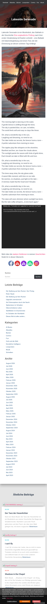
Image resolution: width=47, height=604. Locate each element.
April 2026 (9, 374)
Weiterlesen (33, 526)
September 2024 (12, 428)
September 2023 (12, 461)
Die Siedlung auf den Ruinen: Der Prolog (20, 291)
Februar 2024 (11, 447)
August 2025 (10, 397)
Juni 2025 (9, 402)
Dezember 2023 (11, 453)
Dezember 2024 (11, 419)
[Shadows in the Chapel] (10, 565)
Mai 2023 (9, 472)
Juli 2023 (9, 467)
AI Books (9, 327)
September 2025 (12, 394)
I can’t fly (9, 543)
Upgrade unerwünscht (13, 299)
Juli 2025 (9, 400)
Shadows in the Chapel (15, 574)
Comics (33, 2)
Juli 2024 (9, 433)
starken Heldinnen (20, 254)
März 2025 (9, 411)
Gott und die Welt (12, 341)
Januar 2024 (10, 450)
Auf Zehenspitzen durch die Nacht (18, 302)
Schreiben (9, 352)
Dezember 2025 (11, 386)
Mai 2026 (9, 372)
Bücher (19, 2)
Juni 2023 (9, 470)
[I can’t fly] (9, 535)
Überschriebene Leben (14, 308)
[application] (23, 226)
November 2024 (11, 422)
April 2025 (9, 408)
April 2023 (9, 475)
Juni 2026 (9, 369)
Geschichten (40, 254)
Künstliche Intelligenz (13, 344)
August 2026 (10, 363)
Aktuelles (12, 2)
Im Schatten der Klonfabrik (15, 313)
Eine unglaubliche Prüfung (24, 35)
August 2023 (10, 464)
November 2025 (11, 388)
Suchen (8, 273)
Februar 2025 (11, 414)
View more (9, 598)
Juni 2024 (9, 436)
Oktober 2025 (11, 391)
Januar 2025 (10, 416)
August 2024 (10, 430)
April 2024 (9, 442)
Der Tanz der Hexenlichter (16, 513)
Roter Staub (10, 294)
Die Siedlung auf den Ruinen (16, 297)
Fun (38, 2)
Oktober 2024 (11, 425)
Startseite (5, 2)
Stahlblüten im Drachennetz (15, 311)
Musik (42, 2)
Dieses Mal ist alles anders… (16, 316)
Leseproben (25, 2)
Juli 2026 (9, 366)
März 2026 (9, 377)
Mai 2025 (9, 405)
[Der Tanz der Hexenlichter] (13, 504)
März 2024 (9, 444)
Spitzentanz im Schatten (14, 305)
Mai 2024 (9, 439)
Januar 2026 (10, 383)
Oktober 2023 (11, 458)
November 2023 (11, 456)
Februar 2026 (11, 380)
